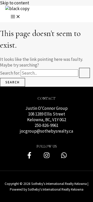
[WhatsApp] (64, 157)
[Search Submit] (84, 73)
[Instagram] (47, 157)
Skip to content (14, 3)
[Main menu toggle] (15, 16)
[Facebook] (29, 157)
